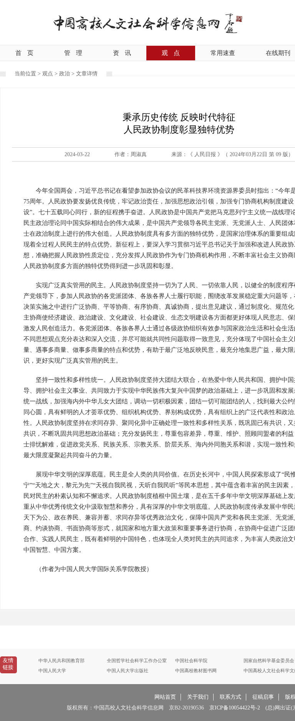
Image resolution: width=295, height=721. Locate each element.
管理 (73, 53)
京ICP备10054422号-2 (234, 708)
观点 (171, 53)
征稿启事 (263, 697)
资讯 (122, 53)
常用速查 (222, 53)
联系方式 (230, 697)
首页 (24, 53)
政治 (64, 74)
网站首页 (165, 697)
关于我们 (198, 697)
